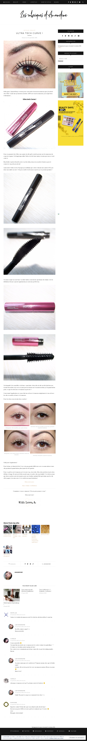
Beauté (15, 2)
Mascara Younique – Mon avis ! (17, 536)
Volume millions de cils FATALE (7, 535)
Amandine (47, 564)
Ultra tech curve (29, 482)
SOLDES (56, 2)
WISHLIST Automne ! (24, 535)
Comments (12, 564)
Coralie (13, 638)
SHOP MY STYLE (46, 2)
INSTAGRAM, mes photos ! (7, 555)
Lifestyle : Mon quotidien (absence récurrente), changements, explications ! (35, 538)
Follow (59, 47)
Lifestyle (34, 2)
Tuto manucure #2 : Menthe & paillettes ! (27, 590)
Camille (13, 678)
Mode (24, 2)
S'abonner (60, 61)
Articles (26, 30)
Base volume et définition (29, 485)
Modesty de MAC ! (45, 535)
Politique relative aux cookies (56, 738)
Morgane (13, 702)
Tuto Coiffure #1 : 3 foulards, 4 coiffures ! (45, 590)
